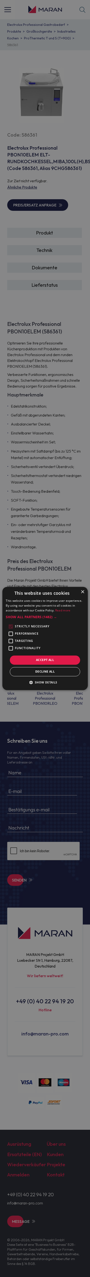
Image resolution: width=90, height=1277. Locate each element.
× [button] (82, 592)
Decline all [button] (45, 672)
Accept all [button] (45, 660)
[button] (45, 617)
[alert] (45, 638)
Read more (63, 610)
